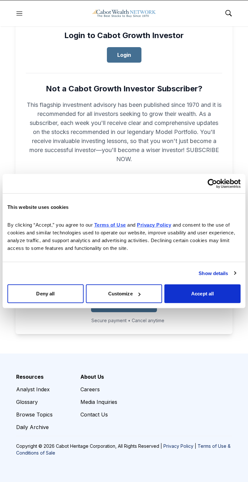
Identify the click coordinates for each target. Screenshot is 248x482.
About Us (92, 377)
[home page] (124, 13)
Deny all (45, 293)
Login (124, 55)
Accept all (202, 293)
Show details (213, 273)
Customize (120, 293)
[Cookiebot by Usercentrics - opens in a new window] (212, 183)
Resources (30, 377)
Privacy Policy (178, 446)
